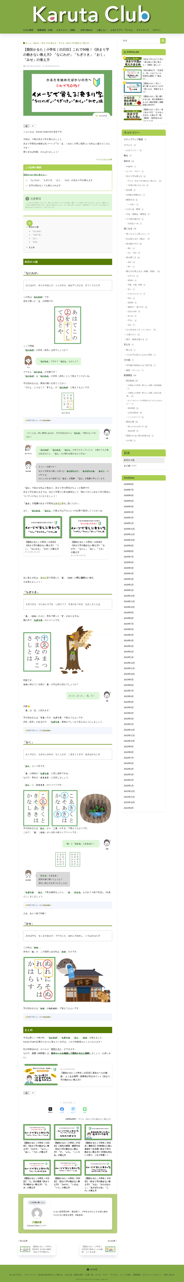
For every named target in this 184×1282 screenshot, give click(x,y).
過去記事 (59, 503)
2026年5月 (129, 501)
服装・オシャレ (134, 370)
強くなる (130, 228)
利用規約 (137, 1275)
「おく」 (35, 238)
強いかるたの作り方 (137, 426)
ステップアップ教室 (135, 139)
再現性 (132, 280)
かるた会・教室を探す (74, 1275)
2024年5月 (129, 635)
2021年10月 (129, 802)
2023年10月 (129, 674)
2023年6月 (129, 696)
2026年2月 (129, 517)
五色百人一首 (134, 224)
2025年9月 (129, 545)
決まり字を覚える (135, 176)
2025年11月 (129, 534)
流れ (131, 298)
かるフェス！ (133, 150)
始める (129, 161)
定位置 (130, 190)
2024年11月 (129, 601)
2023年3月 (129, 713)
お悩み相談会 (135, 413)
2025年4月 (129, 573)
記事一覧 (89, 1275)
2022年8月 (129, 752)
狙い (131, 266)
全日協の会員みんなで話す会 (140, 365)
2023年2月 (129, 719)
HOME (93, 1269)
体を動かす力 (133, 244)
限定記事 (132, 422)
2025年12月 (129, 529)
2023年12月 (129, 663)
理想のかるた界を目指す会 (139, 436)
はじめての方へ (16, 1275)
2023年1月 (129, 724)
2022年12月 (129, 730)
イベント (130, 145)
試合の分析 (134, 311)
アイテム (114, 1275)
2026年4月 (129, 506)
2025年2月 (129, 585)
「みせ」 (35, 242)
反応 (131, 262)
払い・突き (134, 253)
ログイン (157, 30)
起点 (131, 325)
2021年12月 (129, 791)
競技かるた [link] (56, 1049)
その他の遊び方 (134, 219)
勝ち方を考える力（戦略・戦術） (143, 271)
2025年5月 (129, 568)
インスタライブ (135, 417)
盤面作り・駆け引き (137, 307)
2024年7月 (129, 624)
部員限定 (130, 375)
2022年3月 (129, 774)
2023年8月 (129, 685)
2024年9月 (129, 612)
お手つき (133, 276)
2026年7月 (129, 490)
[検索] (163, 41)
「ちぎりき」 (37, 235)
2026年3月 (129, 512)
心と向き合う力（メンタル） (140, 330)
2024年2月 (129, 651)
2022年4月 (129, 769)
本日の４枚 (34, 227)
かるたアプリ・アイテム (122, 30)
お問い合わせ (169, 1275)
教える (130, 350)
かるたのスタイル (136, 294)
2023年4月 (129, 707)
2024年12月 (129, 596)
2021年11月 (129, 797)
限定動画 (132, 381)
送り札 (132, 316)
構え (131, 248)
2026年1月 (129, 523)
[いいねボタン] (26, 126)
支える (128, 344)
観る (127, 155)
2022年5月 (129, 763)
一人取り (133, 204)
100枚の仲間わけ (135, 195)
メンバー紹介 (125, 1275)
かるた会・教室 (134, 209)
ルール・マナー (134, 171)
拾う (131, 289)
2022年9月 (129, 746)
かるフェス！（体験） (67, 30)
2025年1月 (129, 590)
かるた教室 (28, 30)
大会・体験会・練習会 (137, 214)
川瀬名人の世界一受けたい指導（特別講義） (145, 386)
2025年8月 (129, 551)
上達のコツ (132, 334)
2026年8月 (129, 484)
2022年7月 (129, 758)
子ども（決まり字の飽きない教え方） (95, 1119)
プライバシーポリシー (152, 1275)
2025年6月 (129, 562)
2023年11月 (129, 668)
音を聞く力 (133, 257)
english (130, 166)
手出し (132, 320)
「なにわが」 (37, 231)
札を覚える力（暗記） (138, 239)
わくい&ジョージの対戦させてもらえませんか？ (144, 402)
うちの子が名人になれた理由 (140, 355)
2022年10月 (129, 741)
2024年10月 (129, 607)
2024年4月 (129, 640)
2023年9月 (129, 679)
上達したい (102, 30)
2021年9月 (129, 808)
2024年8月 (129, 618)
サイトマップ (143, 30)
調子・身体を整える (136, 339)
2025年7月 (129, 557)
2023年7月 (129, 691)
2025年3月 (129, 579)
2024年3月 (129, 646)
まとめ (32, 247)
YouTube (46, 420)
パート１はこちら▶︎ (105, 159)
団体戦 (132, 303)
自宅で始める (87, 30)
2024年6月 (129, 629)
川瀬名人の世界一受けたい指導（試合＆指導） (143, 394)
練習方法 (131, 200)
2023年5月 (129, 702)
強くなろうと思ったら (137, 234)
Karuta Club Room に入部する (50, 1275)
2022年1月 (129, 785)
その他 (128, 360)
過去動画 (133, 408)
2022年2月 (129, 780)
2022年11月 (129, 735)
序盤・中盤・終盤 (136, 285)
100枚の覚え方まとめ (138, 185)
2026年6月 (129, 495)
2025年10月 (129, 540)
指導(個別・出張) (45, 30)
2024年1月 (129, 657)
